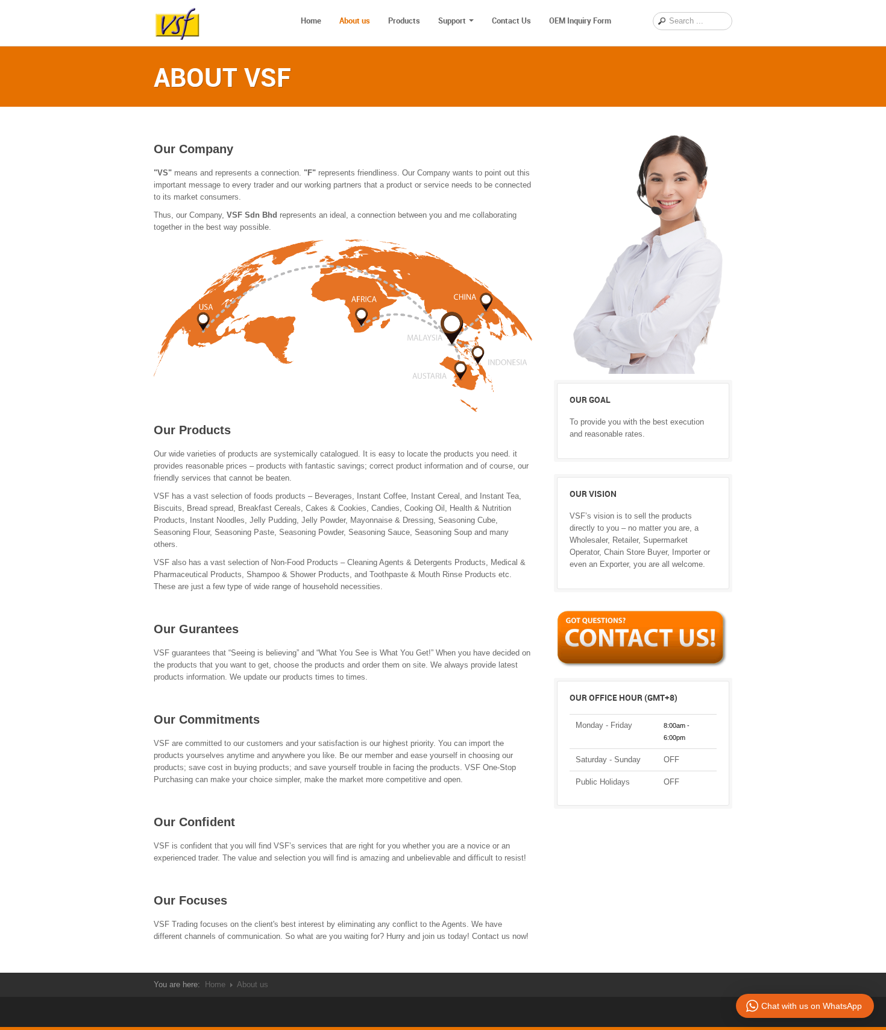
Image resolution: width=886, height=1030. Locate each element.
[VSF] (178, 21)
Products (404, 20)
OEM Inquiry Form (580, 20)
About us (354, 20)
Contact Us (511, 20)
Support (452, 20)
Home (311, 20)
